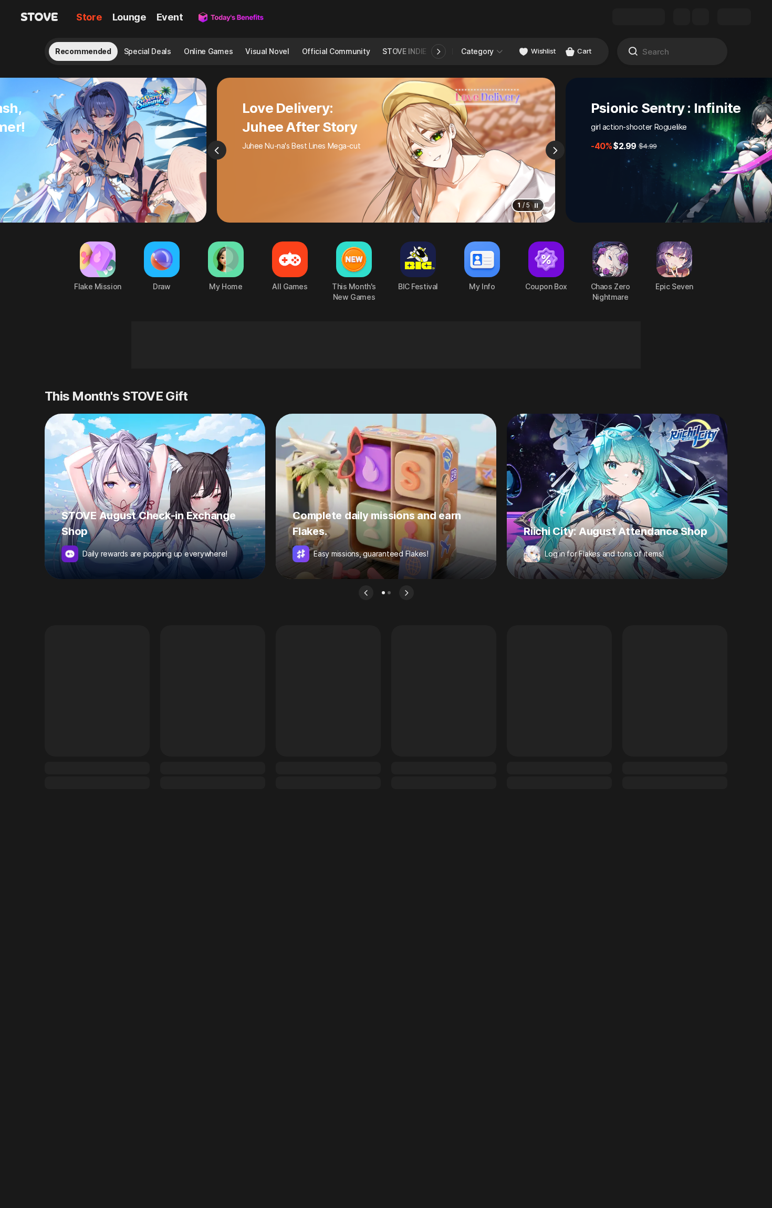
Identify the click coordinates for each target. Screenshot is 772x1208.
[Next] (555, 150)
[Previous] (216, 150)
